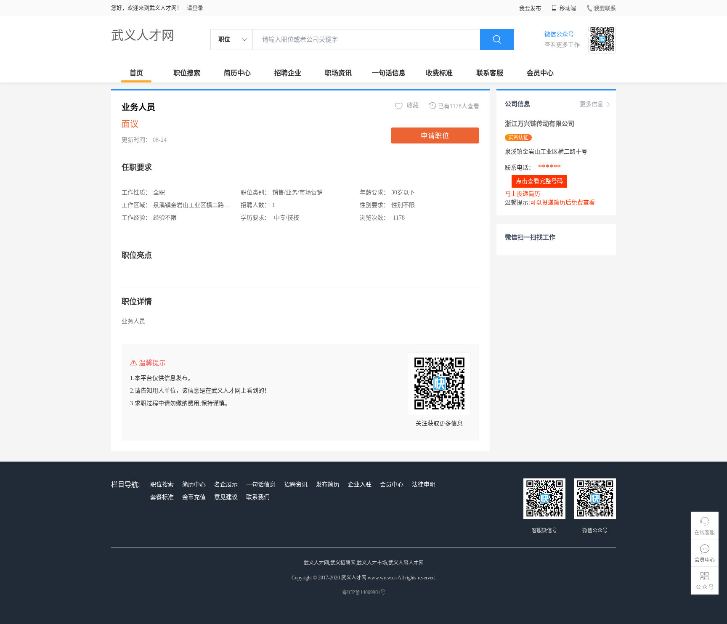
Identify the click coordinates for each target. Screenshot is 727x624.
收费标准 (439, 73)
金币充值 (194, 497)
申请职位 (435, 135)
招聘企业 (287, 73)
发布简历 (328, 484)
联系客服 (489, 73)
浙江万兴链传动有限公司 (539, 123)
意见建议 (226, 497)
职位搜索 (186, 73)
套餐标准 (162, 497)
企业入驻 (359, 484)
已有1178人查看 (458, 106)
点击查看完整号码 (539, 181)
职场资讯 (338, 73)
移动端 (567, 8)
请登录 (195, 8)
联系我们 (258, 497)
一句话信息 (389, 73)
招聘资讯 (296, 484)
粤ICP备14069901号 (363, 592)
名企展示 (226, 484)
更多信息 (591, 104)
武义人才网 (142, 35)
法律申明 (423, 484)
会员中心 (540, 73)
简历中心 (237, 73)
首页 (136, 73)
